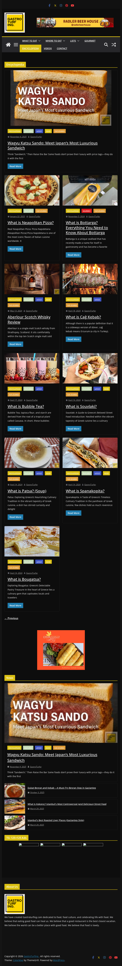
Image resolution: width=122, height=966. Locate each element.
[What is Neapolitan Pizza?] (31, 190)
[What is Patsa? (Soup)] (31, 453)
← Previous (11, 618)
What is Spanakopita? (85, 490)
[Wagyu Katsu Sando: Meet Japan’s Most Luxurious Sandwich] (61, 98)
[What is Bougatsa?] (31, 541)
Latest (39, 131)
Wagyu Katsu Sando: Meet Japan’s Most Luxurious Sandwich (53, 145)
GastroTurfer (36, 136)
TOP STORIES (59, 131)
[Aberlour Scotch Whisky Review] (31, 279)
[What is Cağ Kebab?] (90, 279)
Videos (48, 48)
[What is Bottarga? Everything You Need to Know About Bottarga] (90, 190)
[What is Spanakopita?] (90, 453)
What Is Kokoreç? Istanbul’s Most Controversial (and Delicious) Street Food (67, 804)
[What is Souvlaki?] (90, 368)
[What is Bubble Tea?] (31, 368)
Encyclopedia (30, 48)
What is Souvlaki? (81, 406)
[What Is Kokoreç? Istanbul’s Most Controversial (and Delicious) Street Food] (14, 806)
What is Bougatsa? (24, 579)
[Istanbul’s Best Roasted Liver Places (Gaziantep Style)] (14, 823)
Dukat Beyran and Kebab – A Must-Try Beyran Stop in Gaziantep (62, 787)
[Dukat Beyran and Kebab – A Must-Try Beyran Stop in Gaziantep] (14, 790)
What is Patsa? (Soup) (27, 490)
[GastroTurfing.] (8, 44)
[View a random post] (114, 44)
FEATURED (28, 131)
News (48, 131)
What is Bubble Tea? (26, 406)
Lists (73, 40)
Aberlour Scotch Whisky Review (29, 319)
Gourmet (90, 40)
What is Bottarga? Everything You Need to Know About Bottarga (87, 227)
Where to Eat (54, 40)
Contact (62, 48)
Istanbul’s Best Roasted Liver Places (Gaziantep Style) (56, 820)
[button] (39, 41)
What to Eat (29, 40)
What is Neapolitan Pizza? (31, 222)
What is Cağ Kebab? (83, 316)
